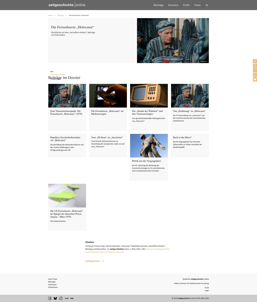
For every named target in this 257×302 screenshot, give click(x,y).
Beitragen (52, 282)
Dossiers (173, 5)
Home (50, 15)
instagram (61, 298)
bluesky (255, 79)
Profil (186, 5)
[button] (255, 61)
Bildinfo (203, 61)
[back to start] (66, 5)
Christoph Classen (57, 74)
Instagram (255, 74)
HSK (72, 298)
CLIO (67, 298)
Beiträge (159, 5)
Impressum (52, 284)
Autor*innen (52, 279)
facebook (50, 298)
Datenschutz (53, 287)
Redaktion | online (196, 279)
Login (207, 290)
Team (197, 5)
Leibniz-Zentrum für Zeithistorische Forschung (191, 283)
